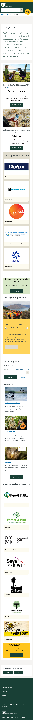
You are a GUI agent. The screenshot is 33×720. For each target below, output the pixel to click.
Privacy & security (20, 704)
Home (2, 14)
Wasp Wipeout (8, 639)
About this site (11, 704)
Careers (3, 717)
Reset (23, 377)
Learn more (11, 347)
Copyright (4, 704)
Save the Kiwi (8, 572)
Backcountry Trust (9, 505)
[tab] (14, 357)
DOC (8, 87)
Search (10, 377)
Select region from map (22, 369)
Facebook (4, 684)
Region (6, 369)
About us (9, 14)
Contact (23, 717)
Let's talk (16, 291)
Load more (16, 477)
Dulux (6, 176)
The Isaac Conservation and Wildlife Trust (15, 244)
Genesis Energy (8, 221)
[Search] (21, 10)
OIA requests (5, 706)
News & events (10, 717)
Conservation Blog (7, 687)
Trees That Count (9, 617)
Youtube (4, 695)
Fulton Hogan (8, 199)
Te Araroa (7, 594)
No (18, 672)
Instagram (4, 691)
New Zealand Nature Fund (11, 550)
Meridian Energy (9, 266)
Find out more (16, 104)
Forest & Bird (8, 527)
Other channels (6, 699)
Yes (8, 672)
